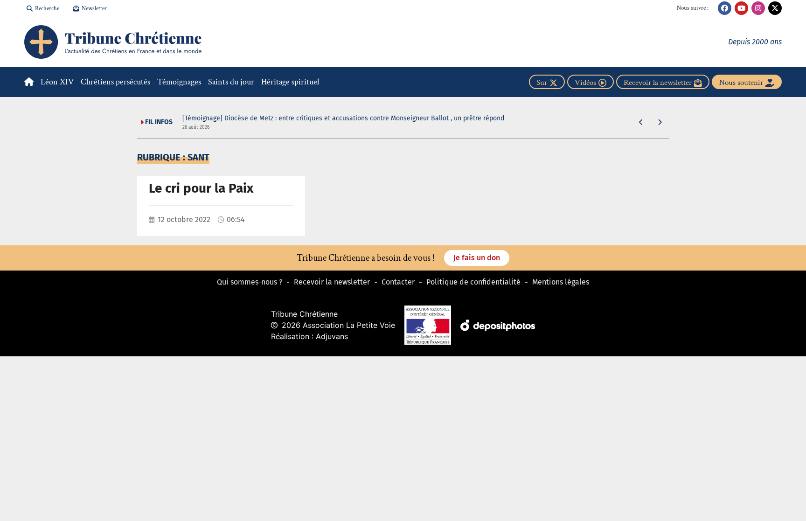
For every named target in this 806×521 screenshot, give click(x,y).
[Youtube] (741, 8)
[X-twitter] (775, 8)
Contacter (398, 282)
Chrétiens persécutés (115, 81)
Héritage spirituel (290, 81)
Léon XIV (57, 81)
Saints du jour (231, 81)
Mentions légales (560, 282)
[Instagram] (758, 8)
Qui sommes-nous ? (249, 282)
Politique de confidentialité (473, 282)
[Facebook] (724, 8)
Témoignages (179, 81)
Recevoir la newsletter (332, 282)
